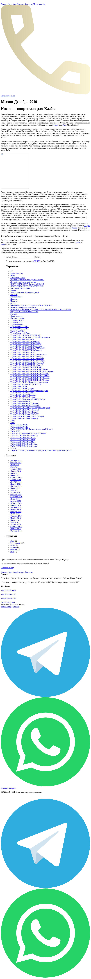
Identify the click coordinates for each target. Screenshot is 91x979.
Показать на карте (8, 788)
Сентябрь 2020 (16, 497)
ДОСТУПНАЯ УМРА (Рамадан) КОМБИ (27, 284)
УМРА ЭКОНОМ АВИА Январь (23, 446)
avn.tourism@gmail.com (10, 607)
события (13, 549)
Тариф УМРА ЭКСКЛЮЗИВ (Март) (25, 342)
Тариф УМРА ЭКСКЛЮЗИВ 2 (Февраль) (27, 363)
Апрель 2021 (15, 492)
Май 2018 (14, 522)
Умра (15, 4)
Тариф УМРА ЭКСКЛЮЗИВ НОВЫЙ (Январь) (29, 380)
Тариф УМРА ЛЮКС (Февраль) (23, 395)
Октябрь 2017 (15, 531)
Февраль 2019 (16, 516)
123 (11, 271)
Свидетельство (16, 316)
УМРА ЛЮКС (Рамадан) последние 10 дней (28, 433)
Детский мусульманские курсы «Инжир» (27, 280)
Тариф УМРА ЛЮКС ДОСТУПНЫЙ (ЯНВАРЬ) (30, 337)
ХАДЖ (13, 448)
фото (12, 552)
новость (13, 547)
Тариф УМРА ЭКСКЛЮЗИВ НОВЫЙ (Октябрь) (30, 376)
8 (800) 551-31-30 (8, 602)
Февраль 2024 (16, 469)
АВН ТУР (36, 261)
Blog (12, 541)
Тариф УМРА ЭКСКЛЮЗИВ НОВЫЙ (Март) (29, 369)
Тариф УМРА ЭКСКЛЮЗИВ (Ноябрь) (25, 344)
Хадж (10, 4)
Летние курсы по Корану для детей (24, 293)
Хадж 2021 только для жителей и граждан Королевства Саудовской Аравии (41, 450)
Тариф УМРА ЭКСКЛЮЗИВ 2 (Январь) (26, 365)
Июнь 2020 (14, 499)
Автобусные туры (17, 278)
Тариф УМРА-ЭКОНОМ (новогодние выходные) (30, 408)
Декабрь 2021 (15, 482)
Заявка (13, 290)
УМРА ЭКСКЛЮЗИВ (19, 425)
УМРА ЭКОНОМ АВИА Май (22, 440)
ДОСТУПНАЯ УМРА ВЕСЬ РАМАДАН (26, 286)
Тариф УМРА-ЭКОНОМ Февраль (24, 418)
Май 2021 (14, 490)
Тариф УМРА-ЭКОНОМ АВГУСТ (24, 414)
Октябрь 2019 (15, 512)
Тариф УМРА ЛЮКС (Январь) (22, 397)
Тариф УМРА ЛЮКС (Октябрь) (23, 393)
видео (12, 545)
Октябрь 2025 (15, 463)
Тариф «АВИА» (17, 320)
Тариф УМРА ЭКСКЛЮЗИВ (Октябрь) (26, 346)
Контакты (29, 4)
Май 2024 (14, 467)
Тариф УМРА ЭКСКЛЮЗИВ (22, 339)
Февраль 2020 (16, 503)
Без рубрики (15, 543)
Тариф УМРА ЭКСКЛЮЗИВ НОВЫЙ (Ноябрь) (29, 374)
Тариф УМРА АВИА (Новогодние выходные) (29, 382)
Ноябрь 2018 (15, 518)
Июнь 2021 (14, 488)
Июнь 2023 (14, 475)
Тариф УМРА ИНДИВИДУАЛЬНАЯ (25, 335)
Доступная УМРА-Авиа (20, 288)
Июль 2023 (14, 473)
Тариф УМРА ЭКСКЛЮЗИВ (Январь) (25, 350)
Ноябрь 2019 (15, 510)
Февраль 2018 (16, 527)
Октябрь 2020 (15, 495)
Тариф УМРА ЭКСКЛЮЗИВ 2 (22, 352)
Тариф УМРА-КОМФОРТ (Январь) (24, 403)
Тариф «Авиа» (16, 322)
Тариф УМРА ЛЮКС (19, 386)
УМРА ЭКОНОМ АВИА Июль (23, 438)
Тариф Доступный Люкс (20, 333)
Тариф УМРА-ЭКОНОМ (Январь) (24, 412)
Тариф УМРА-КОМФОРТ (21, 401)
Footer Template (16, 273)
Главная (4, 4)
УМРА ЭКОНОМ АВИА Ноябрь (23, 444)
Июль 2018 (14, 520)
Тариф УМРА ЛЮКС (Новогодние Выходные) (29, 391)
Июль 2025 (14, 465)
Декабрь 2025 (15, 460)
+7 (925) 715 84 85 (8, 598)
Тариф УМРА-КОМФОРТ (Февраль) (25, 406)
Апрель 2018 (15, 524)
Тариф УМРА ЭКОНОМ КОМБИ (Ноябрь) (27, 399)
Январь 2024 (15, 471)
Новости (13, 299)
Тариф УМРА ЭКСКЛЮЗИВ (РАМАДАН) (27, 348)
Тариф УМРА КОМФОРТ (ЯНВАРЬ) (25, 384)
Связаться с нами (17, 318)
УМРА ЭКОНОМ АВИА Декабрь (24, 435)
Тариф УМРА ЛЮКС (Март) (22, 389)
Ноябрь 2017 (15, 529)
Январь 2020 (15, 505)
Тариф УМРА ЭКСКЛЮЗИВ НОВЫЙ (26, 367)
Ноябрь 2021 (15, 484)
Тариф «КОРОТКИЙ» (19, 327)
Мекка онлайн (39, 4)
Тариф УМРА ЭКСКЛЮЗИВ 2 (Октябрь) (27, 359)
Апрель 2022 (15, 480)
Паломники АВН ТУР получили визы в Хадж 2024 (31, 305)
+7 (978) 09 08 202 (8, 594)
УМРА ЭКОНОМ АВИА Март (22, 442)
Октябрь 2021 (15, 486)
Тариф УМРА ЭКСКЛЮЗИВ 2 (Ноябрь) (26, 357)
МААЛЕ (13, 295)
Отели (13, 303)
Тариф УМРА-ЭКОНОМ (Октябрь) (24, 410)
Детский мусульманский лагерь (23, 282)
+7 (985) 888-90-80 (8, 590)
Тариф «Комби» (16, 325)
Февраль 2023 (16, 478)
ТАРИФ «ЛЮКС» (17, 331)
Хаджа (87, 226)
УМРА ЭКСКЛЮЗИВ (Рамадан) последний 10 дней (31, 429)
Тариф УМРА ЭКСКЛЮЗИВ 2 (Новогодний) (28, 354)
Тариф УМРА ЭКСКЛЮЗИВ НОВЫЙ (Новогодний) (31, 371)
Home (12, 275)
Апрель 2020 (15, 501)
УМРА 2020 (15, 431)
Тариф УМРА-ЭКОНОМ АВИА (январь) (27, 416)
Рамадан (20, 4)
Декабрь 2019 (15, 507)
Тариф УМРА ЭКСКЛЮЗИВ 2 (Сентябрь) (27, 361)
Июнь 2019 (14, 514)
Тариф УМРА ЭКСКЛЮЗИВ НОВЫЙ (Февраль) (30, 378)
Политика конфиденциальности (23, 307)
